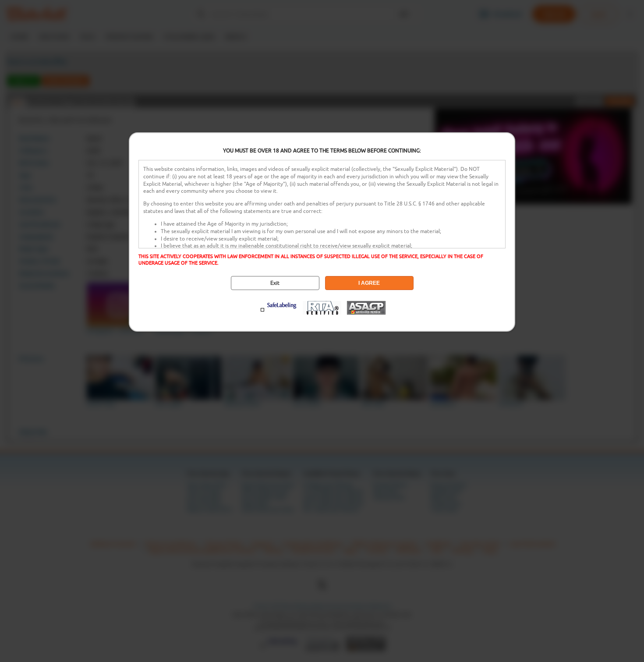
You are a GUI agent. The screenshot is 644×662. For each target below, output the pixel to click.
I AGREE (369, 283)
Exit (275, 283)
